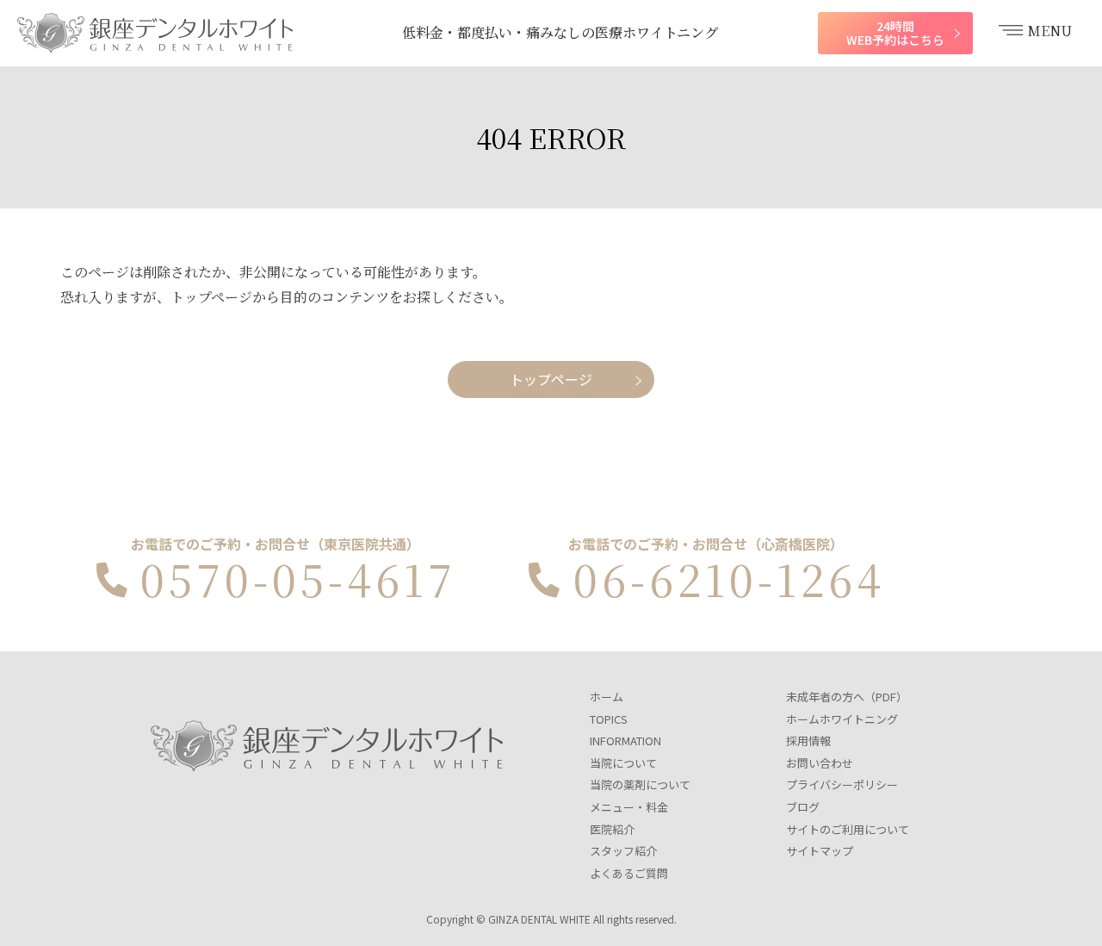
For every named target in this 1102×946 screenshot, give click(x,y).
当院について (623, 763)
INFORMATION (625, 740)
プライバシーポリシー (842, 784)
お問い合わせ (819, 763)
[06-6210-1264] (543, 579)
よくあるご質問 (629, 873)
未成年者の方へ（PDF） (846, 696)
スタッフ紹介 (623, 851)
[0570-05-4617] (111, 579)
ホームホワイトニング (842, 719)
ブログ (803, 807)
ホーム (606, 696)
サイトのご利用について (847, 829)
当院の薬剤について (640, 784)
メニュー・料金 (629, 807)
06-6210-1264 (729, 578)
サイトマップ (819, 851)
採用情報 (808, 740)
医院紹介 (612, 829)
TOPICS (609, 719)
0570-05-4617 (298, 578)
